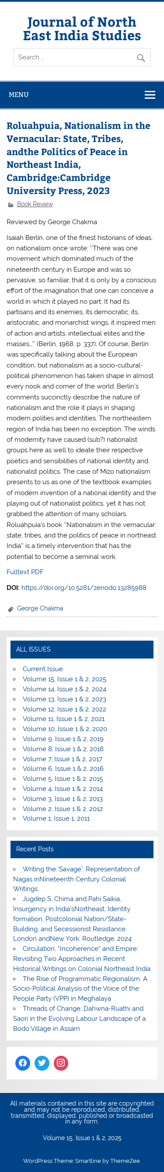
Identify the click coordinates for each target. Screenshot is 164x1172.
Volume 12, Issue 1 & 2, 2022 (64, 709)
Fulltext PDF (25, 572)
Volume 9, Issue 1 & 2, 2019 (63, 739)
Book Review (35, 204)
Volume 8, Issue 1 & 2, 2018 (63, 749)
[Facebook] (22, 1063)
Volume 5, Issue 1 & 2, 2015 (63, 779)
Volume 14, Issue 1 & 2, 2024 (64, 689)
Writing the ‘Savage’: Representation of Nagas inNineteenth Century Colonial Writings (76, 879)
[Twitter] (42, 1063)
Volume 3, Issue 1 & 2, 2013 (63, 799)
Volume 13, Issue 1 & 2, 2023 (64, 699)
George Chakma (40, 608)
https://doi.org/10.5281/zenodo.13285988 (84, 588)
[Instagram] (61, 1063)
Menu (19, 94)
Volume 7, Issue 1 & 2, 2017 (62, 759)
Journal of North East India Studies (82, 27)
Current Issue (43, 669)
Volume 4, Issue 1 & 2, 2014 (63, 789)
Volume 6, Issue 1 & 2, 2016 (63, 769)
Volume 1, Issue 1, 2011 (56, 818)
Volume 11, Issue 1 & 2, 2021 (64, 719)
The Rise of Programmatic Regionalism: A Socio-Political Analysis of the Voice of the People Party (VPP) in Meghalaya (80, 989)
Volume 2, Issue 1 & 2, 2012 (63, 809)
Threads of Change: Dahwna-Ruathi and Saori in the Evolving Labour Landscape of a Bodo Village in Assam (79, 1019)
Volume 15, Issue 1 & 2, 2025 (64, 679)
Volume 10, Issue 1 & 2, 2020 (65, 729)
